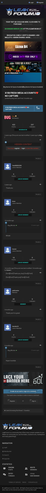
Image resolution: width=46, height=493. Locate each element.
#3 (40, 220)
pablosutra (15, 290)
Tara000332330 (17, 165)
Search (6, 455)
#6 (40, 345)
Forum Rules (32, 482)
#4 (40, 272)
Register (40, 2)
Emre (13, 201)
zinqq (32, 474)
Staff (5, 447)
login (23, 148)
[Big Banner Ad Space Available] (13, 87)
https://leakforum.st (32, 29)
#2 (40, 184)
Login (32, 2)
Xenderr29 (15, 326)
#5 (40, 309)
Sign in (34, 401)
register (17, 148)
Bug (40, 135)
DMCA (24, 482)
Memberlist (7, 451)
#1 (40, 140)
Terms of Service (15, 482)
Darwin (14, 249)
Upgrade (7, 459)
